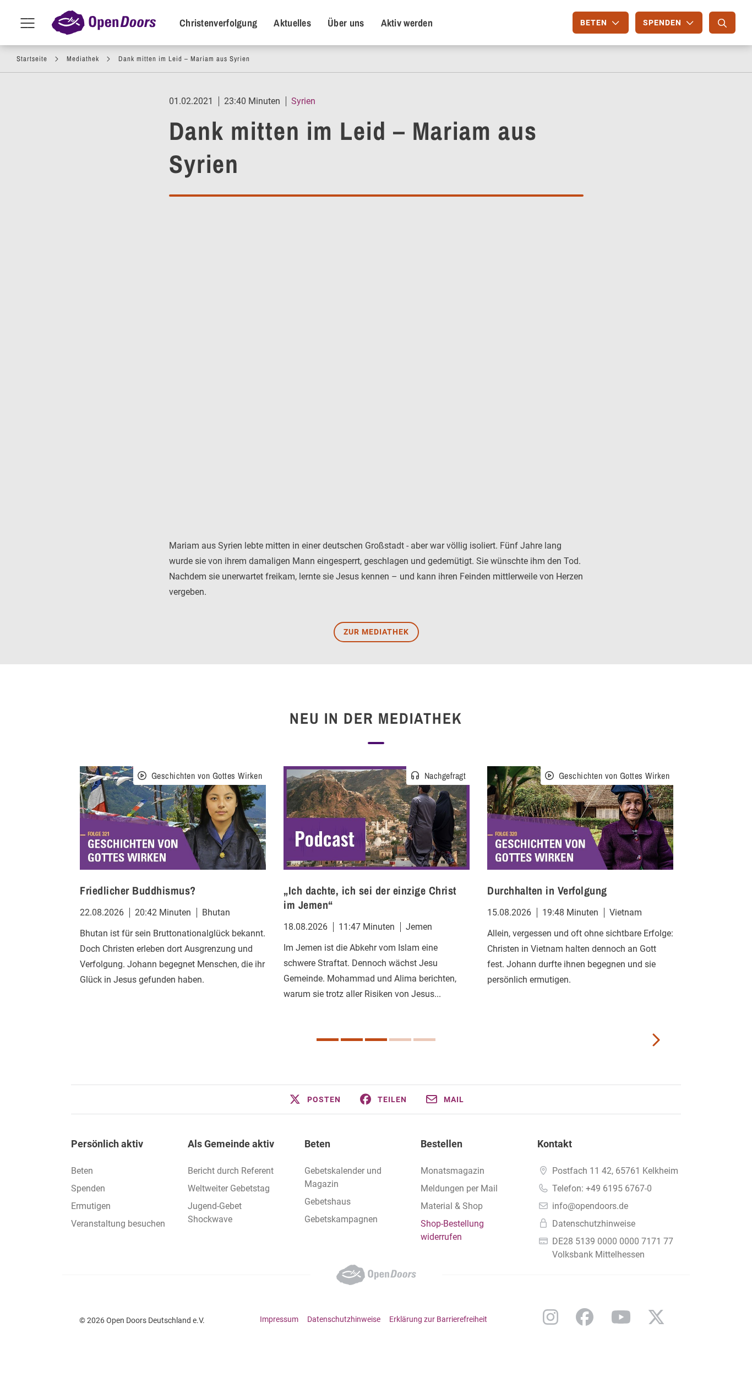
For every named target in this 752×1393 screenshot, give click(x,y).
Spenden (88, 1188)
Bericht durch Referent (231, 1171)
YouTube (621, 1317)
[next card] (656, 1039)
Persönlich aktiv (107, 1144)
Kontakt (554, 1144)
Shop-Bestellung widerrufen (452, 1230)
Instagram (550, 1317)
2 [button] (352, 1039)
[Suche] (722, 23)
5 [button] (424, 1039)
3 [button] (376, 1039)
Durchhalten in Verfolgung (547, 890)
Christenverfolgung (218, 23)
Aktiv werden (407, 23)
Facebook (584, 1317)
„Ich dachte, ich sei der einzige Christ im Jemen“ (370, 897)
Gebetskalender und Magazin (343, 1177)
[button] (314, 1099)
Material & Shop (452, 1206)
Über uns (346, 23)
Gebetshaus (327, 1201)
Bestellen (441, 1144)
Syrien (303, 101)
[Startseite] (104, 22)
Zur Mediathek (376, 631)
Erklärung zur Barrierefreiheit (438, 1319)
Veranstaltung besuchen (118, 1223)
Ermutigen (91, 1206)
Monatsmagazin (452, 1171)
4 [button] (400, 1039)
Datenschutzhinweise (593, 1223)
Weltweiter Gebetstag (229, 1188)
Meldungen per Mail (459, 1188)
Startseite (32, 58)
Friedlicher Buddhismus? (138, 890)
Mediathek (83, 58)
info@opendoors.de (590, 1206)
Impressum (279, 1319)
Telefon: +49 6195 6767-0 (602, 1188)
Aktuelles (292, 23)
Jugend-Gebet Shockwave (215, 1212)
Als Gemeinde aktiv (231, 1144)
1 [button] (328, 1039)
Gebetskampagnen (341, 1219)
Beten (82, 1171)
